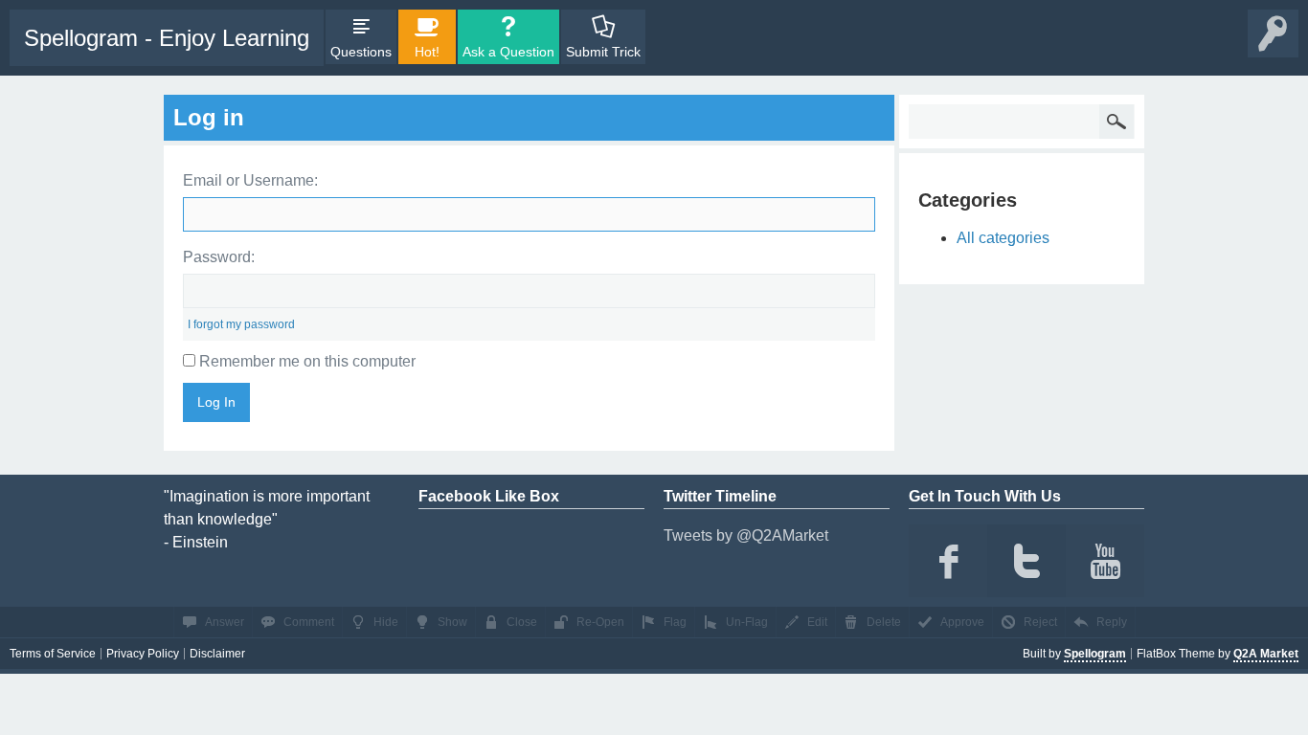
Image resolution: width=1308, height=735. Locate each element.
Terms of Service (53, 653)
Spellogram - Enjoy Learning (166, 38)
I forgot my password (241, 324)
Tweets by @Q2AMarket (746, 535)
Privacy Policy (142, 653)
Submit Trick (603, 51)
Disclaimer (217, 653)
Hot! (427, 51)
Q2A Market (1265, 653)
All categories (1003, 238)
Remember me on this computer (305, 361)
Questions (361, 51)
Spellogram (1095, 653)
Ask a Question (508, 51)
